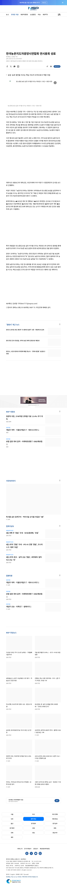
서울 (12, 814)
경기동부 (33, 823)
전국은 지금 (14, 14)
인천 (12, 819)
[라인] (18, 66)
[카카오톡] (14, 66)
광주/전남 (33, 819)
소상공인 (33, 14)
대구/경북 (55, 814)
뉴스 (7, 14)
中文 (21, 874)
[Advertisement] (33, 35)
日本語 (17, 874)
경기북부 (12, 828)
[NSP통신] (33, 8)
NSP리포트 (24, 14)
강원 (33, 828)
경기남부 (55, 823)
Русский (26, 874)
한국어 (8, 874)
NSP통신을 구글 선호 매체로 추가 (30, 2)
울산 (12, 823)
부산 (33, 814)
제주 (12, 837)
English (12, 874)
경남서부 (55, 833)
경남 (33, 833)
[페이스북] (7, 66)
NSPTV (45, 14)
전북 (12, 833)
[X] (11, 66)
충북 (55, 828)
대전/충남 (55, 819)
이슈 (39, 14)
